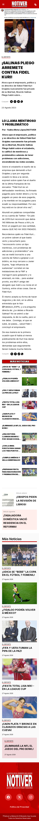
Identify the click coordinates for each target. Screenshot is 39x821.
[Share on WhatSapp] (21, 101)
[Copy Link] (18, 101)
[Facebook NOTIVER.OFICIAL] (8, 797)
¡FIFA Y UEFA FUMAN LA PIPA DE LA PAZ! (17, 649)
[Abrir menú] (3, 4)
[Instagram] (30, 797)
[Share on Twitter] (11, 101)
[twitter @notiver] (19, 797)
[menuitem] (19, 806)
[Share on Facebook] (15, 101)
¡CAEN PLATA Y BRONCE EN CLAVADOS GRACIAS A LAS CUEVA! (19, 727)
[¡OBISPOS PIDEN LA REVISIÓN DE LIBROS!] (8, 499)
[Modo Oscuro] (35, 4)
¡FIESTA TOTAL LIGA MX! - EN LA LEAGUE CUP (10, 404)
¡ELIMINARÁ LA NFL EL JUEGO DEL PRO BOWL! (19, 747)
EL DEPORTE (6, 57)
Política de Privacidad (19, 807)
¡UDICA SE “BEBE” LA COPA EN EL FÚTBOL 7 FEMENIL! (11, 369)
